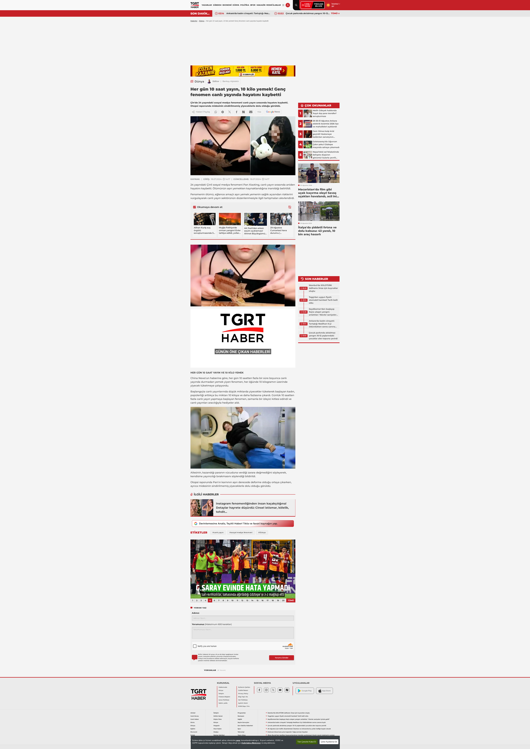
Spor (239, 729)
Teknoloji (241, 732)
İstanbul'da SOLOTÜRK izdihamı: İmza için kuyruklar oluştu (323, 288)
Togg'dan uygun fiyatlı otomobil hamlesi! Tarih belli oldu (323, 300)
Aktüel (192, 713)
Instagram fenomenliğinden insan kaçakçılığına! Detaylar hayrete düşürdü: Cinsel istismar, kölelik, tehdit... (252, 507)
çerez (238, 740)
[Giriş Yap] (287, 5)
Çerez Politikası (224, 700)
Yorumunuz (212, 624)
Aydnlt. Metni (243, 703)
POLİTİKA (244, 5)
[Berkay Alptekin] (209, 81)
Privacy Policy (243, 693)
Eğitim (192, 729)
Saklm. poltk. (223, 703)
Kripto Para (218, 719)
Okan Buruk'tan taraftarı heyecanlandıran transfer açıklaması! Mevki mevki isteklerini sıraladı (301, 735)
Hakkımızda (223, 687)
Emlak (192, 735)
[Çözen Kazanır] (242, 70)
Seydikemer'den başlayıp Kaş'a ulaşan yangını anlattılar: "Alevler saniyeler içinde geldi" (322, 312)
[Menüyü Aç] (283, 5)
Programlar (242, 713)
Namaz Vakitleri (219, 735)
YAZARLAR (207, 5)
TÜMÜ (334, 13)
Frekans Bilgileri (224, 697)
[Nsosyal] (243, 112)
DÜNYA (236, 5)
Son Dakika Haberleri (245, 725)
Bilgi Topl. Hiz (243, 697)
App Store (326, 691)
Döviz (192, 722)
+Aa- (259, 111)
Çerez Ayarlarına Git (329, 742)
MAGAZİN (261, 5)
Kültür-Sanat (218, 716)
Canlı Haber (194, 719)
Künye (221, 690)
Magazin (217, 725)
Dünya (201, 21)
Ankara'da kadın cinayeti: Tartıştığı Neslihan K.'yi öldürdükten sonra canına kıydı (322, 324)
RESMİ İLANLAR (273, 5)
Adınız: (195, 613)
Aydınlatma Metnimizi (251, 743)
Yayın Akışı (242, 735)
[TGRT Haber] (194, 5)
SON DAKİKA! (200, 13)
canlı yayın (267, 184)
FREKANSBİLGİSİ (318, 5)
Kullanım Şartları (244, 687)
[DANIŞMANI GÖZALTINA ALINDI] (242, 569)
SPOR (252, 5)
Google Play (307, 691)
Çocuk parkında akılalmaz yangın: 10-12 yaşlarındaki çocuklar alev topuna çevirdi (248, 13)
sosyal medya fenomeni (228, 184)
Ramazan (241, 716)
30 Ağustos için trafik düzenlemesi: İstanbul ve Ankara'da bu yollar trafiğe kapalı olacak (308, 13)
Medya (216, 732)
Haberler (193, 21)
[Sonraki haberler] (289, 207)
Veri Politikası (243, 700)
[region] (265, 742)
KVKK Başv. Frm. (244, 706)
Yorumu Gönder (281, 658)
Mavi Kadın (218, 729)
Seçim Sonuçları (243, 722)
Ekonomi (193, 732)
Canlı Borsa (194, 716)
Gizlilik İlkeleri (243, 690)
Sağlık (240, 719)
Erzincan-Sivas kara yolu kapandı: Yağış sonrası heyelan (288, 732)
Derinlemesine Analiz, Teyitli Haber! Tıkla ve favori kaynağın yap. (238, 523)
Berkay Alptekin (230, 81)
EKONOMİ (227, 5)
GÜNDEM (217, 5)
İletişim (221, 693)
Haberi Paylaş (203, 111)
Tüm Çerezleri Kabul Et (306, 742)
